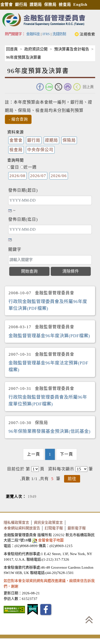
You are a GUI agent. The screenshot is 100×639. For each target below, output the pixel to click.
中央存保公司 (40, 149)
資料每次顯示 (61, 469)
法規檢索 (87, 34)
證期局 (36, 4)
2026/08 (17, 175)
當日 (14, 167)
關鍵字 (14, 249)
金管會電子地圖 (51, 540)
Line (49, 87)
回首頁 (12, 49)
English (80, 4)
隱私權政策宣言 (16, 522)
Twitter (58, 87)
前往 (72, 478)
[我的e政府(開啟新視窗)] (32, 609)
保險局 (50, 4)
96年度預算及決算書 (23, 57)
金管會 (6, 4)
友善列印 (68, 87)
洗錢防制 (59, 34)
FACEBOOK (40, 87)
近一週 (30, 167)
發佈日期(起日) (23, 190)
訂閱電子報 (54, 528)
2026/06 (59, 175)
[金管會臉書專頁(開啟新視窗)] (45, 609)
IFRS (46, 34)
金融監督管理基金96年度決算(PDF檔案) (49, 335)
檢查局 (65, 4)
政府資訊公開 (36, 49)
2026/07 (38, 175)
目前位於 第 (18, 469)
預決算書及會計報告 (71, 49)
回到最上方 (89, 619)
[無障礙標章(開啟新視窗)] (14, 609)
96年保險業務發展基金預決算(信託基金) (49, 431)
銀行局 (21, 4)
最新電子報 (76, 528)
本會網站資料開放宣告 (22, 528)
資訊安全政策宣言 (48, 522)
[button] (18, 119)
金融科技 (33, 34)
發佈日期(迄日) (23, 219)
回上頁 (88, 87)
